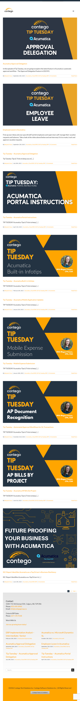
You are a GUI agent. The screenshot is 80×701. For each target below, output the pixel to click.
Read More (74, 76)
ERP (48, 76)
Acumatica (29, 76)
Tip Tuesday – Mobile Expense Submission (19, 363)
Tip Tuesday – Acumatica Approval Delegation (20, 154)
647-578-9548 (16, 616)
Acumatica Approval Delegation (15, 64)
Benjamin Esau (8, 76)
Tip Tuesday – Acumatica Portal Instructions (19, 217)
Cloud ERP (34, 76)
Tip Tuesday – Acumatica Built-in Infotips (18, 281)
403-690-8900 (16, 606)
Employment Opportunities (25, 638)
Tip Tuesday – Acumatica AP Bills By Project (19, 491)
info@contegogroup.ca (19, 609)
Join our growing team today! (16, 624)
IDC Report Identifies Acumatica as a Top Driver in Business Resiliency (29, 572)
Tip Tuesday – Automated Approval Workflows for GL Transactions (28, 427)
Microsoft (61, 638)
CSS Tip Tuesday (42, 76)
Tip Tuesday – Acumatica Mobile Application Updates (23, 300)
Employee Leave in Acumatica (14, 130)
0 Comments (53, 76)
